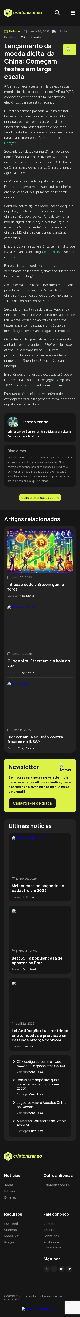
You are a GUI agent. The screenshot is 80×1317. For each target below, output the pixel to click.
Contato (49, 1223)
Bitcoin (9, 1191)
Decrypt (10, 143)
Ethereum (11, 1197)
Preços (9, 1242)
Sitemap (10, 1230)
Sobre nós (51, 1236)
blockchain (51, 251)
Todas (8, 1185)
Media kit (11, 1236)
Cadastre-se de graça (32, 803)
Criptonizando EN (57, 1185)
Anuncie (49, 1230)
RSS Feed (11, 1223)
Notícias (15, 31)
